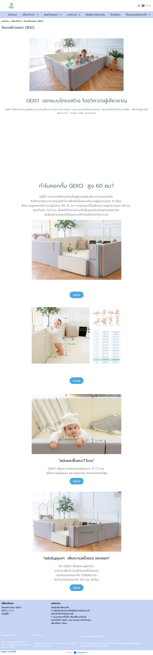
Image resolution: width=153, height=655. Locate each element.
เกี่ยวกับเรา (16, 21)
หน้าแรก (5, 21)
